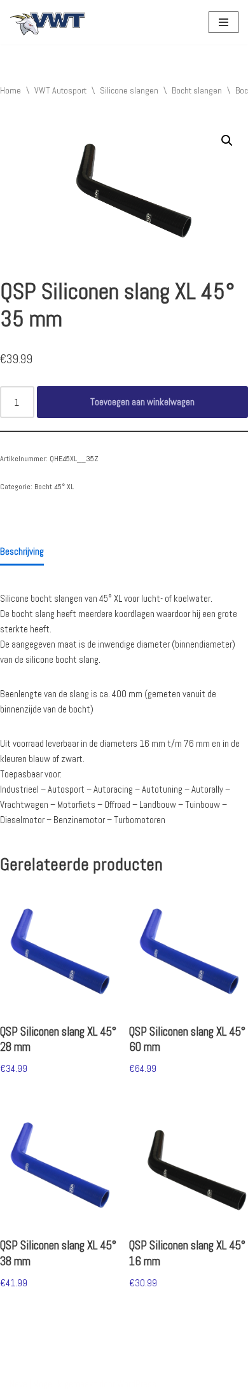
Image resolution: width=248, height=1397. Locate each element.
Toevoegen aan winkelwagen (142, 402)
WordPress (136, 1384)
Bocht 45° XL (54, 487)
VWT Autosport (60, 90)
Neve (18, 1384)
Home (10, 90)
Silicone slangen (129, 90)
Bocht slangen (197, 90)
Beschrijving (22, 551)
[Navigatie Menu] (223, 22)
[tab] (22, 552)
